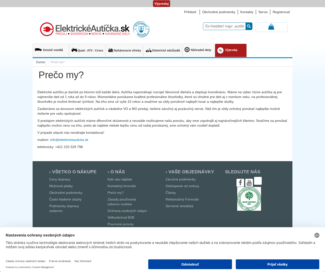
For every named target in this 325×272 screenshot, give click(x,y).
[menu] (163, 51)
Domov (40, 62)
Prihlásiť (190, 12)
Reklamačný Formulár (182, 199)
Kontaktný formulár (122, 186)
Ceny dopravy (59, 179)
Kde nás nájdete (120, 179)
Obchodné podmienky (218, 12)
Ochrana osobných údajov (127, 211)
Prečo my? (116, 193)
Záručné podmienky (181, 179)
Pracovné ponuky (121, 224)
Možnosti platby (61, 186)
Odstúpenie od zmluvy (182, 186)
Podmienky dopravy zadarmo (64, 208)
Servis (263, 12)
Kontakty (246, 12)
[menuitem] (51, 48)
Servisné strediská (179, 206)
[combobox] (227, 26)
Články (171, 193)
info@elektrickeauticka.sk (69, 140)
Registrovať (281, 12)
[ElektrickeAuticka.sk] (93, 29)
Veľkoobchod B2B (121, 217)
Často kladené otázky (65, 199)
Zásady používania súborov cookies (122, 201)
